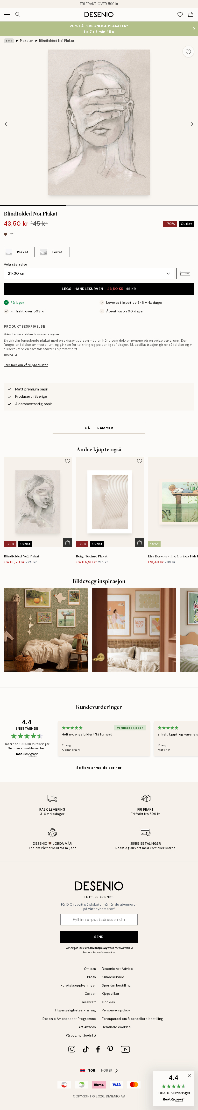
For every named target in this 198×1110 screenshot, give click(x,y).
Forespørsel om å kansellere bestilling (132, 1019)
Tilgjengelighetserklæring (75, 1010)
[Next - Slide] (192, 124)
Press (91, 977)
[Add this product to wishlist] (188, 51)
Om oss (90, 969)
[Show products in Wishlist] (180, 14)
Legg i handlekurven (99, 289)
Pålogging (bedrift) (81, 1035)
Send (99, 937)
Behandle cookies (116, 1027)
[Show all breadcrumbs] (9, 40)
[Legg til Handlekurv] (67, 542)
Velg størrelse (15, 264)
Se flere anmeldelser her (98, 767)
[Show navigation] (7, 14)
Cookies (108, 1002)
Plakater (26, 41)
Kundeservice (113, 977)
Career (90, 994)
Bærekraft (88, 1002)
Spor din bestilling (116, 985)
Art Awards (87, 1027)
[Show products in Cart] (190, 14)
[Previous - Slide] (6, 124)
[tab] (33, 204)
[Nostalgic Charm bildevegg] (46, 630)
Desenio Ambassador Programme (69, 1019)
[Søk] (18, 14)
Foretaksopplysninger (78, 985)
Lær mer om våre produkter (26, 365)
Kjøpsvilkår (111, 994)
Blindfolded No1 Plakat (56, 41)
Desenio (113, 1096)
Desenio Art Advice (117, 969)
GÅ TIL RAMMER (99, 428)
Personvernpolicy (95, 948)
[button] (185, 273)
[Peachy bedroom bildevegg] (134, 630)
